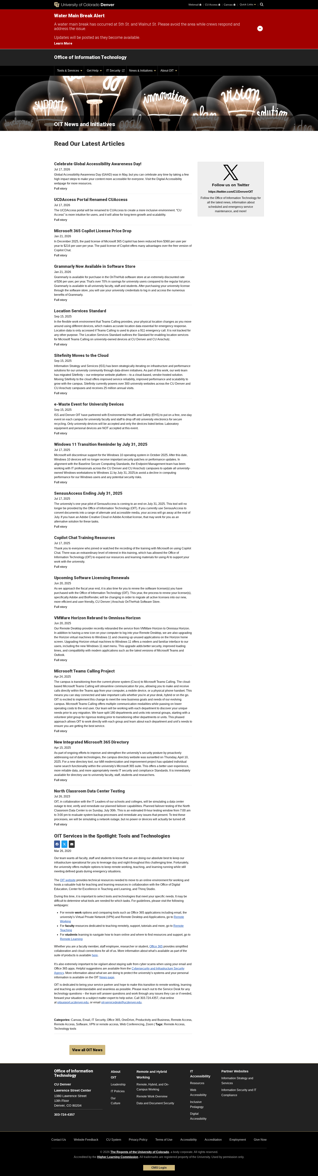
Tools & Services (68, 70)
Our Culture (115, 1101)
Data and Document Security (155, 1103)
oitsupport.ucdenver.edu (73, 1002)
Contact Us (58, 1139)
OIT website (68, 880)
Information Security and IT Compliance (238, 1092)
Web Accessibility (198, 1092)
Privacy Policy (138, 1139)
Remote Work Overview (152, 1096)
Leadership (118, 1084)
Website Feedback (86, 1139)
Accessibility (188, 1139)
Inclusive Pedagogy (197, 1104)
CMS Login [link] (159, 1167)
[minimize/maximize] (260, 28)
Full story (60, 188)
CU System (113, 1139)
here (95, 955)
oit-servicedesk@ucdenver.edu (121, 1002)
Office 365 (156, 946)
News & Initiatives (141, 70)
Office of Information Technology (90, 57)
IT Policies (118, 1091)
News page (106, 977)
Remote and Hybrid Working (152, 1074)
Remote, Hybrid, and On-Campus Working (153, 1087)
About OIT (167, 70)
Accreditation (213, 1139)
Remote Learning (71, 939)
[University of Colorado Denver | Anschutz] (84, 4)
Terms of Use (163, 1139)
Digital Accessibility (198, 1116)
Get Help (93, 70)
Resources (197, 1083)
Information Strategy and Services (237, 1081)
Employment (237, 1139)
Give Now (260, 1139)
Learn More (63, 43)
